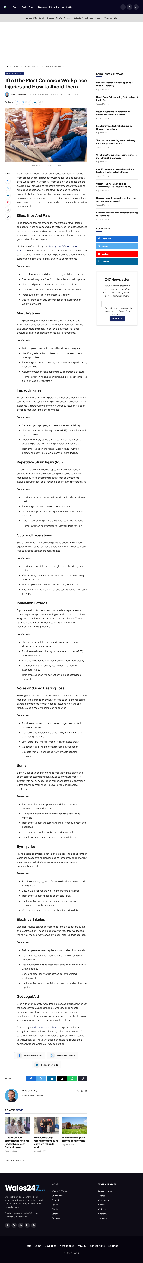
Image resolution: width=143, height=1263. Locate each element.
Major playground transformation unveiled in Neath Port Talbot (113, 113)
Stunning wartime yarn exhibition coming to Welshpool (117, 214)
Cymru (16, 7)
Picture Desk (67, 1246)
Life (115, 18)
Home (7, 66)
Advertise (89, 18)
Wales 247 (75, 1253)
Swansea (50, 18)
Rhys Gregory (19, 94)
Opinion (102, 1209)
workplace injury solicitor (44, 1027)
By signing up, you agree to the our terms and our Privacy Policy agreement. (118, 311)
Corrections (97, 1246)
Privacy (82, 1246)
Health (55, 1204)
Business (42, 7)
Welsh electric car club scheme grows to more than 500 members (116, 156)
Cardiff (42, 18)
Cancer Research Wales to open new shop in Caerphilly (114, 84)
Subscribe (117, 318)
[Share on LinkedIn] (34, 102)
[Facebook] (7, 181)
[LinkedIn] (7, 195)
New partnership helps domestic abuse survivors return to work (46, 1142)
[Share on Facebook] (17, 102)
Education (54, 7)
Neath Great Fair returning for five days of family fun (117, 98)
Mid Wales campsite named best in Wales (73, 1139)
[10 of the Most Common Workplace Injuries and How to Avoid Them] (46, 135)
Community (57, 1195)
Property (98, 18)
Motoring (68, 18)
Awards (101, 1195)
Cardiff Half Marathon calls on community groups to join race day (113, 185)
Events (101, 1204)
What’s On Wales (59, 1191)
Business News (105, 1191)
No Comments (74, 94)
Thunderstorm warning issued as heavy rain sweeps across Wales (116, 142)
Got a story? (78, 18)
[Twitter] (7, 188)
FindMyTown (28, 7)
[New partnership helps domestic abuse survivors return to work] (46, 1125)
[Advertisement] (71, 42)
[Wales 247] (5, 7)
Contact (113, 1246)
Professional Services (14, 73)
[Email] (7, 209)
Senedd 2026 (31, 18)
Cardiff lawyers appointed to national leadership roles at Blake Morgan (17, 1142)
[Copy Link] (28, 102)
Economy (102, 1213)
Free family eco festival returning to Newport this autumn (114, 127)
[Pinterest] (7, 202)
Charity (59, 18)
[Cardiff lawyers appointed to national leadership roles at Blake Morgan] (17, 1125)
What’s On (67, 7)
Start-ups (102, 1218)
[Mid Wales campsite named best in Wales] (74, 1125)
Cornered (108, 18)
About (38, 1246)
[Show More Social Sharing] (40, 102)
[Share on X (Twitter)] (23, 102)
